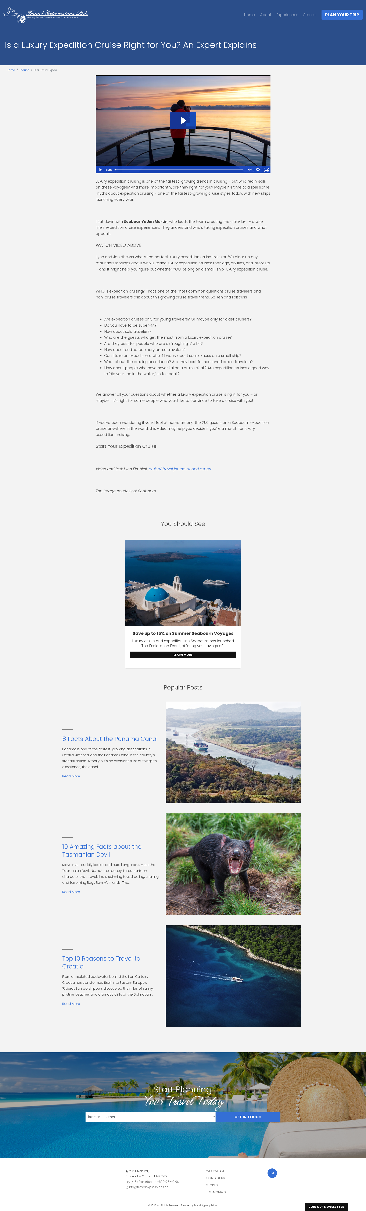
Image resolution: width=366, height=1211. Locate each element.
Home (249, 14)
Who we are (215, 1171)
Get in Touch (247, 1116)
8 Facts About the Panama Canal (110, 739)
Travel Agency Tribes (206, 1205)
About (265, 14)
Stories (309, 14)
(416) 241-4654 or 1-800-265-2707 (154, 1182)
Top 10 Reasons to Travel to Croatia (101, 962)
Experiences (287, 14)
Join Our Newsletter (326, 1207)
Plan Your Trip (342, 15)
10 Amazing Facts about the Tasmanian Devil (101, 851)
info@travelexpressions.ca (149, 1187)
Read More (71, 776)
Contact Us (215, 1178)
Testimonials (216, 1192)
